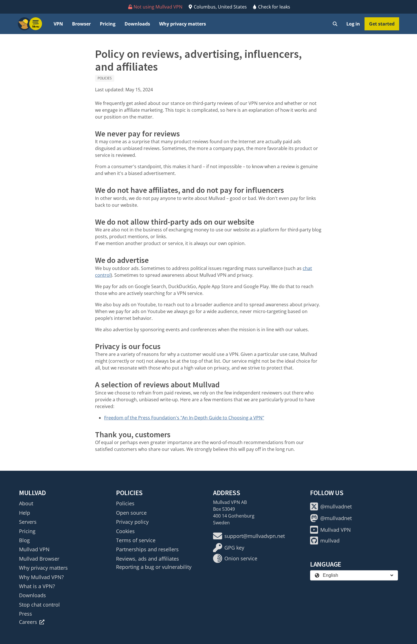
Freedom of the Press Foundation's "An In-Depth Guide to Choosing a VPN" (184, 418)
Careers (28, 621)
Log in (353, 24)
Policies (105, 78)
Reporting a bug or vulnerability (153, 566)
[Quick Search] (335, 23)
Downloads (137, 24)
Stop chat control (39, 604)
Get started (382, 24)
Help (24, 512)
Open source (131, 512)
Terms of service (135, 540)
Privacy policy (132, 521)
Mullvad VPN (34, 549)
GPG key (234, 547)
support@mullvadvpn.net (254, 536)
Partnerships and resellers (147, 549)
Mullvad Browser (39, 558)
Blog (24, 540)
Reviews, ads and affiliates (147, 558)
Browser (81, 24)
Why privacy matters (182, 24)
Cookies (125, 531)
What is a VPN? (37, 586)
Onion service (240, 558)
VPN (58, 24)
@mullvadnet (336, 506)
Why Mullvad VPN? (41, 577)
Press (25, 613)
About (26, 503)
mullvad (330, 540)
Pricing (107, 24)
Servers (28, 521)
